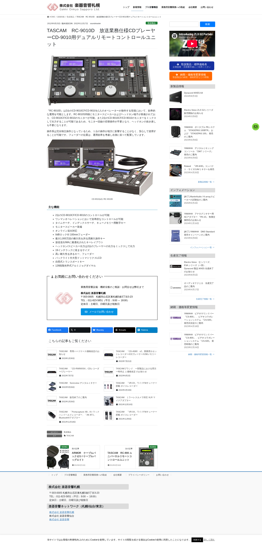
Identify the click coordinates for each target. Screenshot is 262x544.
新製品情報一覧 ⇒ (206, 182)
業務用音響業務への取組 (95, 475)
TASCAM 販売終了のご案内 (73, 397)
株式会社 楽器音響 (59, 519)
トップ (54, 475)
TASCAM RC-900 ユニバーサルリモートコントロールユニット (119, 456)
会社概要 (117, 475)
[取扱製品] (58, 454)
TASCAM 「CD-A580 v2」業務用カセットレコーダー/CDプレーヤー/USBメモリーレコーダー (136, 354)
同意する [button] (197, 540)
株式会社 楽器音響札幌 (61, 512)
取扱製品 (152, 23)
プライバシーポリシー (138, 475)
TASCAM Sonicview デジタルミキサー (78, 383)
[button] (99, 311)
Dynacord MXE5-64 (193, 93)
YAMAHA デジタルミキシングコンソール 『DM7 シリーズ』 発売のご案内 (199, 151)
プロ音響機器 (70, 475)
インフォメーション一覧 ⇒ (202, 247)
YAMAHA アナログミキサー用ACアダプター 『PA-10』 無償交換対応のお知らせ (199, 216)
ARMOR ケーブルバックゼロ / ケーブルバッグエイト (84, 456)
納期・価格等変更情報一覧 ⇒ (201, 354)
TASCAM (70, 436)
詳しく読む (209, 539)
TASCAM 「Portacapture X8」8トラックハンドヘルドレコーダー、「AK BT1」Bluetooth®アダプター (79, 415)
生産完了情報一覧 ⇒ (205, 299)
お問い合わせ (162, 475)
